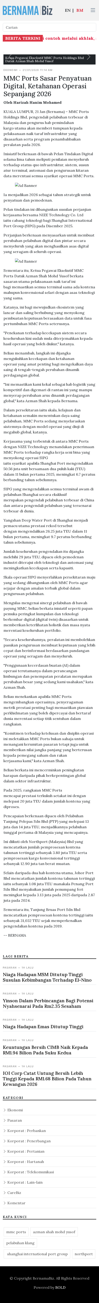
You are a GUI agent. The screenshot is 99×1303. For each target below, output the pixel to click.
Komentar (16, 1203)
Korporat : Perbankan (26, 1130)
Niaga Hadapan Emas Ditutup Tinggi (43, 1026)
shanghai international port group (37, 1254)
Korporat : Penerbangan (28, 1141)
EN (68, 10)
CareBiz (13, 1192)
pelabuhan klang (20, 1243)
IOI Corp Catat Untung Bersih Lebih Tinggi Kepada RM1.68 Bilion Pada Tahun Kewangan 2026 (47, 1078)
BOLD (60, 1287)
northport (84, 1254)
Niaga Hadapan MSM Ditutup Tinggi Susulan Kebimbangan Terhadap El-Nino (47, 977)
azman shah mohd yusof (54, 1232)
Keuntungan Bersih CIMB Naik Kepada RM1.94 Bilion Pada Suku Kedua (45, 1050)
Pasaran (14, 1120)
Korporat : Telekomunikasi (30, 1172)
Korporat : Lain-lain (24, 1182)
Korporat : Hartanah (25, 1161)
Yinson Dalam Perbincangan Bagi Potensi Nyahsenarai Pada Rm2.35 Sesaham (48, 1003)
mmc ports (16, 1232)
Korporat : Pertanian (25, 1151)
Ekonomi (14, 1110)
